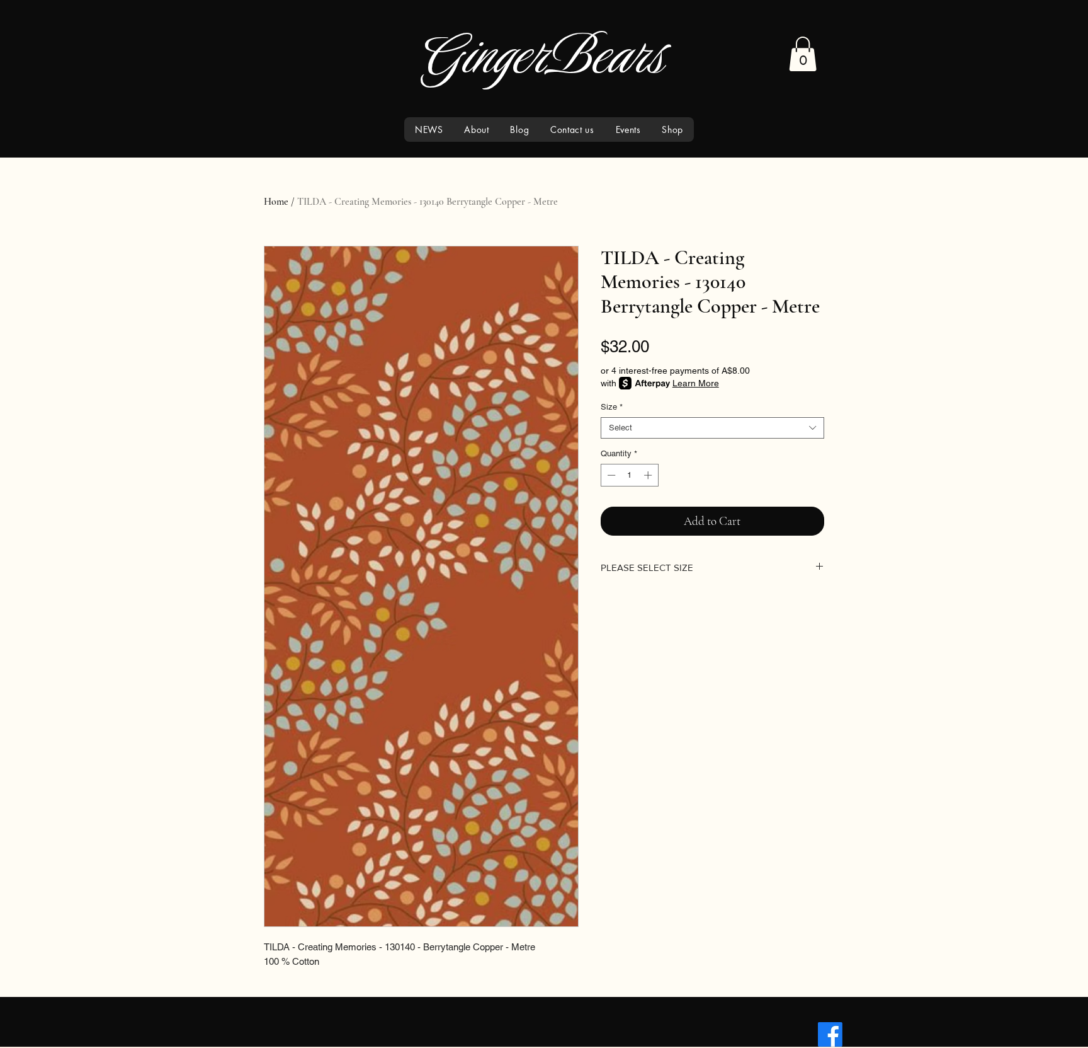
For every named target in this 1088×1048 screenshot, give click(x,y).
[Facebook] (830, 1034)
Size (612, 407)
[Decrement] (610, 475)
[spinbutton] (629, 475)
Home (276, 201)
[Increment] (649, 475)
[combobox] (712, 428)
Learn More (695, 383)
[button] (802, 54)
